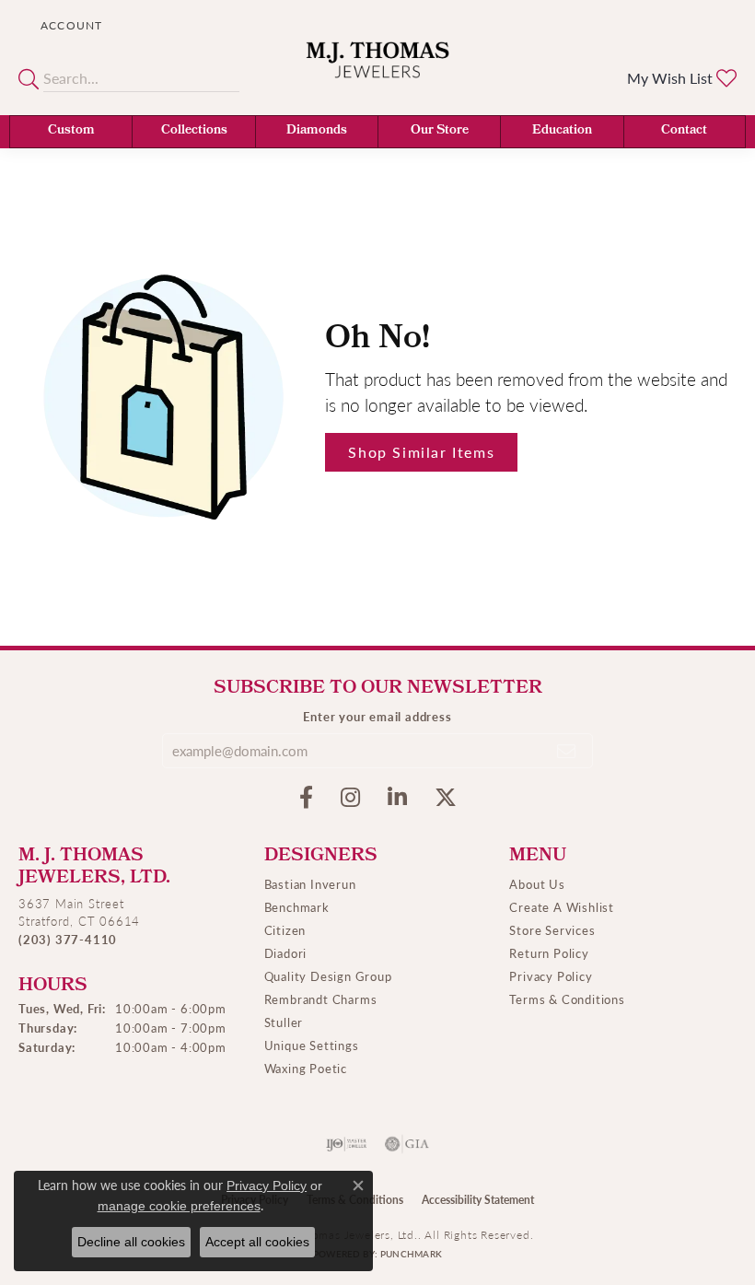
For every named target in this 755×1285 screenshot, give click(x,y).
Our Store (440, 131)
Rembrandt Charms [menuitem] (321, 999)
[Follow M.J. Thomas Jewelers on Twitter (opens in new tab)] (445, 798)
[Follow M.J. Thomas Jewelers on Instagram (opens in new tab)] (350, 798)
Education (562, 131)
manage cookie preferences (179, 1205)
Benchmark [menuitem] (297, 907)
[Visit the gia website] (407, 1144)
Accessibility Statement (478, 1200)
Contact (684, 131)
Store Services (552, 930)
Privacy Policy (550, 976)
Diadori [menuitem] (286, 953)
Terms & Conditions (566, 999)
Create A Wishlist (561, 907)
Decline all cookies (131, 1241)
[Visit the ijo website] (346, 1144)
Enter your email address (377, 716)
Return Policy (548, 953)
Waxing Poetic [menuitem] (305, 1068)
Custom (71, 131)
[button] (69, 25)
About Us (536, 884)
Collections (194, 131)
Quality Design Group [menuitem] (328, 976)
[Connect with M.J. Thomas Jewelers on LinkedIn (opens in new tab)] (397, 798)
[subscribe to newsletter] (567, 750)
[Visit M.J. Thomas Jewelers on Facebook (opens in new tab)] (306, 798)
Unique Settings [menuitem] (311, 1045)
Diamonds (316, 131)
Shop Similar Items (421, 451)
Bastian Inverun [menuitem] (310, 884)
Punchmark (411, 1253)
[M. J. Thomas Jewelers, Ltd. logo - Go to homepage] (378, 71)
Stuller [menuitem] (284, 1022)
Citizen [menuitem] (285, 930)
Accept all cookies (257, 1241)
